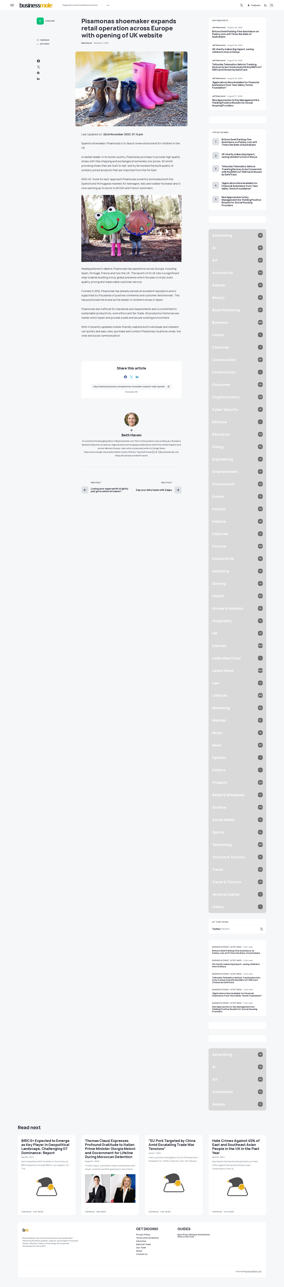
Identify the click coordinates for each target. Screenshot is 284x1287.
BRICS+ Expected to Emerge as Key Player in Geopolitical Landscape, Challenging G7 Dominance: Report (45, 1146)
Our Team (141, 1248)
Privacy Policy (143, 1235)
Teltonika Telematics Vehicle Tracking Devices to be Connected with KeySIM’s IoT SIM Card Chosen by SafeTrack (237, 67)
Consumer (50, 21)
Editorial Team (143, 1244)
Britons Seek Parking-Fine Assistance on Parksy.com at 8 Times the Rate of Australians (235, 34)
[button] (12, 5)
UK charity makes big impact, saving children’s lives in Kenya (233, 50)
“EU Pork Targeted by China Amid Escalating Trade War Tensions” (172, 1144)
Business (216, 947)
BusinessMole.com (253, 1271)
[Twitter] (241, 5)
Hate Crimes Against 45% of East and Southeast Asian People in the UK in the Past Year (235, 1146)
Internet (225, 947)
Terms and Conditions (147, 1238)
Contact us (141, 1254)
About (139, 1251)
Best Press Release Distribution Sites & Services (194, 1236)
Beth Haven (131, 435)
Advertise (141, 1241)
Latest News (236, 947)
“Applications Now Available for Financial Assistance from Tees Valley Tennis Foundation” (235, 85)
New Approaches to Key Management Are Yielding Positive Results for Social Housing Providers (235, 102)
